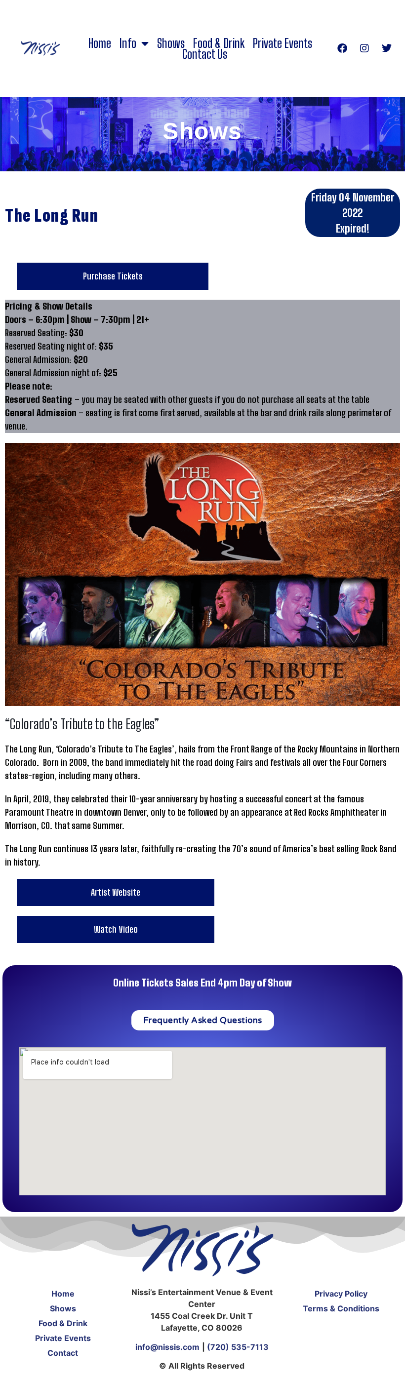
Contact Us (204, 54)
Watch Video (116, 929)
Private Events (282, 43)
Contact (62, 1353)
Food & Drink (218, 43)
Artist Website (115, 892)
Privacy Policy (341, 1294)
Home (99, 43)
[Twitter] (387, 48)
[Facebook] (342, 48)
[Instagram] (364, 48)
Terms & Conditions (341, 1308)
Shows (171, 43)
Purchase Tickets (113, 276)
